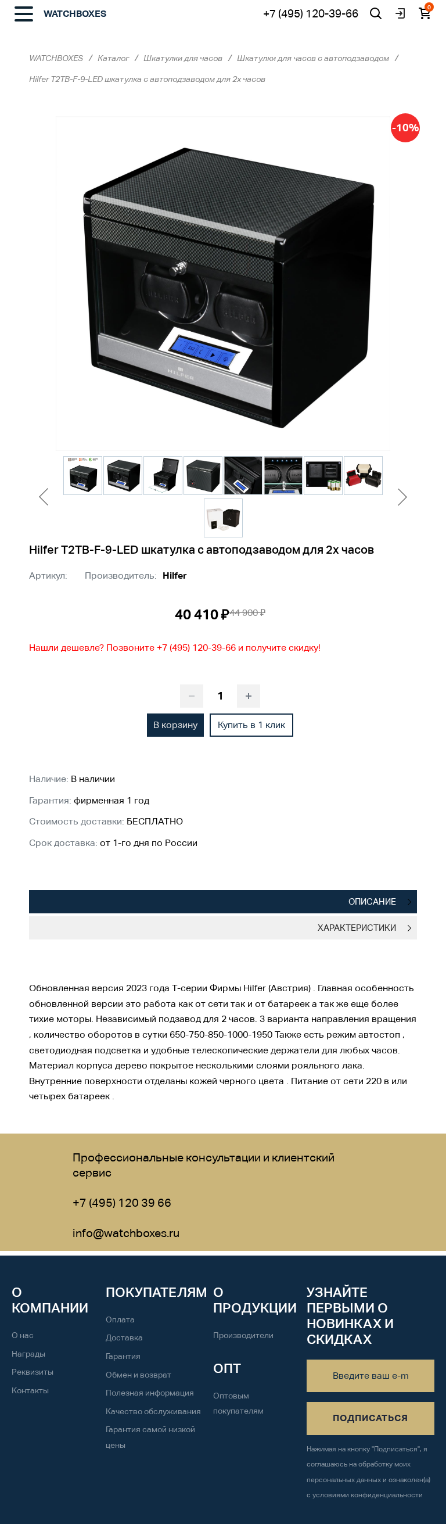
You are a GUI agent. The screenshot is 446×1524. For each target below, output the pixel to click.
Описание (372, 901)
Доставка (124, 1337)
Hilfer (175, 575)
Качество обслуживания (153, 1411)
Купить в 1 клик (251, 724)
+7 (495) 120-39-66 (310, 13)
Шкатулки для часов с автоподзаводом (313, 58)
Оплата (120, 1319)
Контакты (30, 1390)
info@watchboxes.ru (126, 1233)
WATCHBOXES (56, 58)
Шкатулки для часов (182, 58)
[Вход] (400, 13)
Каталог (113, 58)
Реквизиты (32, 1371)
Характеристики (357, 928)
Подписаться (370, 1417)
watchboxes (75, 13)
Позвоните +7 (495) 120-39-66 (172, 647)
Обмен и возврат (138, 1374)
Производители (243, 1335)
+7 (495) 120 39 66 (122, 1202)
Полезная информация (150, 1392)
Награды (28, 1353)
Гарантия (123, 1356)
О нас (23, 1335)
